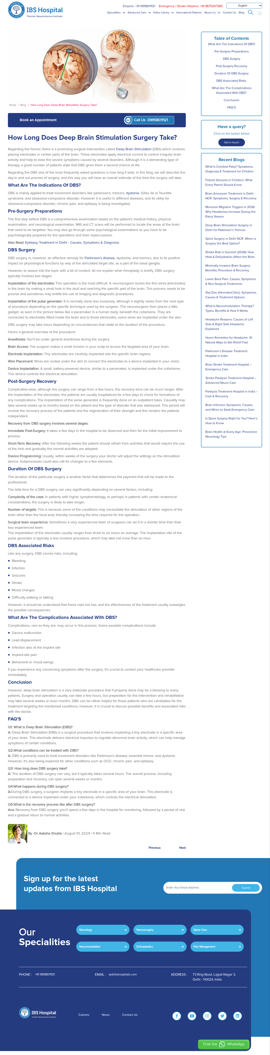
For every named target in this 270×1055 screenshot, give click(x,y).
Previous (154, 848)
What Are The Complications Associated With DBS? (231, 90)
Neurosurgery (145, 929)
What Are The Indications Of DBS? (231, 44)
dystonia (132, 193)
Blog (241, 12)
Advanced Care (137, 12)
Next (182, 848)
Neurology (85, 929)
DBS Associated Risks (231, 81)
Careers (83, 1015)
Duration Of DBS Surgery (231, 73)
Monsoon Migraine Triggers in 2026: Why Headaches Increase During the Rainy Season (230, 212)
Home (13, 105)
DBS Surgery (231, 59)
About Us (210, 12)
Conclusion (231, 100)
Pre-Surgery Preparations (231, 51)
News (106, 1015)
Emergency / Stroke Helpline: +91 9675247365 (191, 6)
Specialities (114, 12)
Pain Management (204, 946)
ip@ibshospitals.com (123, 974)
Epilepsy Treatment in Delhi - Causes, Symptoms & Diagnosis (72, 242)
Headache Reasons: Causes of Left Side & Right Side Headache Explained (229, 324)
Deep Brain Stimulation (134, 149)
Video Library (161, 12)
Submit (246, 888)
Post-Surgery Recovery (231, 66)
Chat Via (224, 1044)
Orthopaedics (144, 946)
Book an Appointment (38, 120)
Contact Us (229, 12)
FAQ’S (231, 107)
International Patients (189, 12)
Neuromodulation (89, 946)
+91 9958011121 (45, 974)
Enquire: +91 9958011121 (139, 6)
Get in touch (231, 142)
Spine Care (200, 929)
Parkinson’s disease (100, 258)
